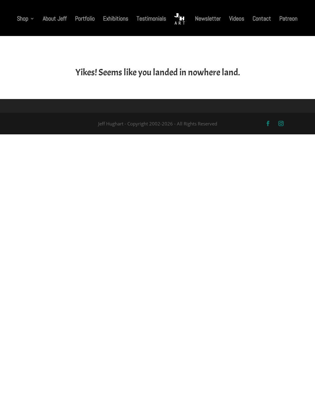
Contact (262, 19)
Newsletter (208, 19)
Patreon (288, 19)
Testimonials (151, 19)
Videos (236, 19)
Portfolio (85, 19)
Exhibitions (115, 19)
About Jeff (55, 19)
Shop (22, 19)
